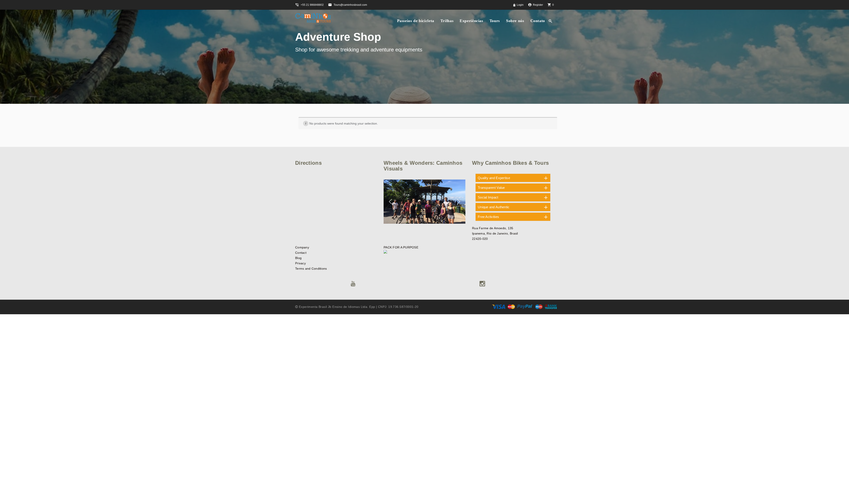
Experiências (471, 21)
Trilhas (446, 21)
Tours (495, 21)
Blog (298, 258)
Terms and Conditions (311, 268)
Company (302, 247)
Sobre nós (515, 21)
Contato (537, 21)
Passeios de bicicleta (415, 21)
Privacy (300, 263)
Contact (300, 252)
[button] (390, 201)
